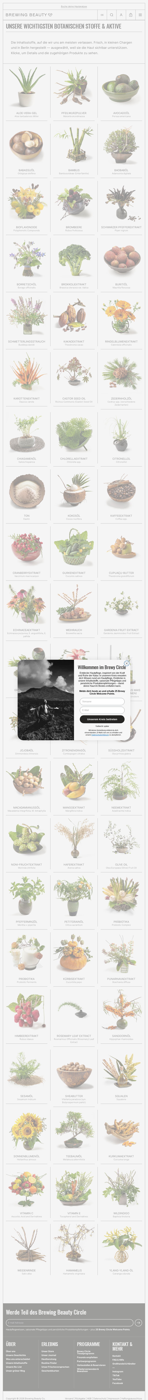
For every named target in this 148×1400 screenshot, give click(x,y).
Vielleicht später (102, 726)
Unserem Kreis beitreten (102, 719)
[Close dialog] (126, 663)
